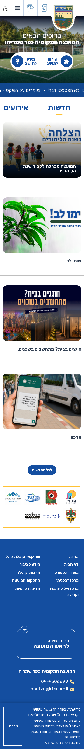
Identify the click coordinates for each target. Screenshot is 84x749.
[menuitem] (61, 557)
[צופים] (71, 516)
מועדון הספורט (66, 572)
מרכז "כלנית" (67, 580)
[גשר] (32, 497)
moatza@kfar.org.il (48, 688)
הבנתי (13, 726)
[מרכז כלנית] (51, 497)
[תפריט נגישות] (5, 8)
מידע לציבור (30, 564)
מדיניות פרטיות (27, 588)
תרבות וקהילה (28, 572)
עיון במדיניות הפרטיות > (62, 742)
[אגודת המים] (51, 516)
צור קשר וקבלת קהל (23, 556)
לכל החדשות (42, 470)
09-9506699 (54, 681)
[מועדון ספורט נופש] (13, 497)
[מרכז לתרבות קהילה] (71, 497)
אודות (74, 556)
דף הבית (71, 564)
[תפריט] (17, 8)
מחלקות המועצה (26, 580)
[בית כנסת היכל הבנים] (32, 516)
